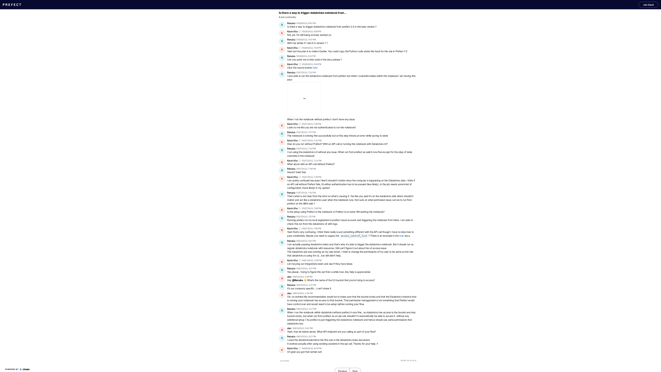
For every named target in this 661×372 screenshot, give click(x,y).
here (315, 67)
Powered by (12, 369)
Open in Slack (409, 360)
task (401, 235)
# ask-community (287, 17)
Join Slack (648, 4)
